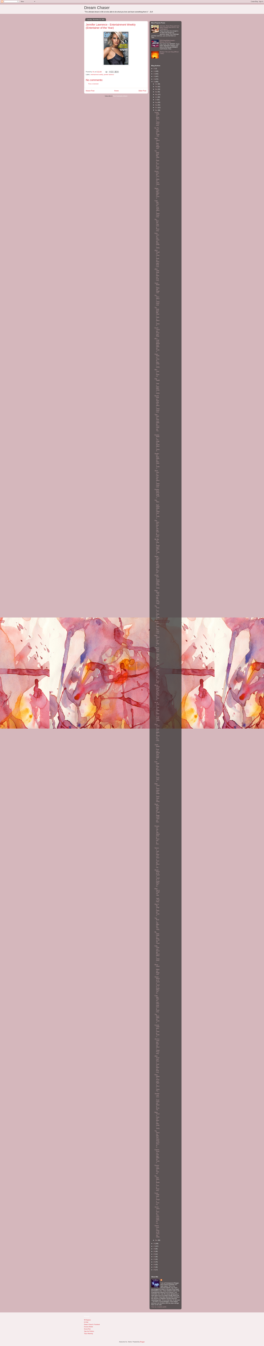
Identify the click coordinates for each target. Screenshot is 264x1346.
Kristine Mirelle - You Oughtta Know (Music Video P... (157, 443)
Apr (156, 92)
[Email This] (110, 72)
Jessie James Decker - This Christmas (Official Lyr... (157, 1215)
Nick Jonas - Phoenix (157, 373)
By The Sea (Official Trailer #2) (157, 132)
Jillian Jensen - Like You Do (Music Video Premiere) (157, 479)
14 (154, 79)
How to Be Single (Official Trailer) (157, 909)
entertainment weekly (97, 74)
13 (154, 76)
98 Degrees (87, 1320)
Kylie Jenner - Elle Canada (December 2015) (157, 240)
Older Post (142, 91)
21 (154, 1256)
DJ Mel (86, 1322)
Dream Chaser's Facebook (92, 1324)
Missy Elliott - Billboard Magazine (157, 969)
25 (154, 1267)
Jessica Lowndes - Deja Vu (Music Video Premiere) (157, 1046)
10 (154, 68)
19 (154, 1251)
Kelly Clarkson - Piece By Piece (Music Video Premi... (157, 954)
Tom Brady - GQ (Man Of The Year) (157, 923)
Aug (156, 102)
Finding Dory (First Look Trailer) (157, 493)
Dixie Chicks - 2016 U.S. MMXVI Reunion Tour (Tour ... (157, 733)
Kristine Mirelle (88, 1327)
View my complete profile (158, 1307)
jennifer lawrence (109, 74)
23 (154, 1262)
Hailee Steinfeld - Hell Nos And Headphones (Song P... (157, 564)
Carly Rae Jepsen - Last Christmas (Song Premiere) (157, 1004)
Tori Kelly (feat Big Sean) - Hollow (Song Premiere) (157, 159)
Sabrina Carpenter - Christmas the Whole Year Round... (157, 656)
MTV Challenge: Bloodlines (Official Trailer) (157, 345)
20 (154, 1254)
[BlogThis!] (112, 72)
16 (154, 1243)
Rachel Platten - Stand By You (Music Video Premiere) (157, 404)
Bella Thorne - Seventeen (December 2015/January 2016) (157, 792)
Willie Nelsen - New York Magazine (157, 143)
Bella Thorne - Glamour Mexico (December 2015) (157, 1120)
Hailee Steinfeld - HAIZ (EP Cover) (157, 193)
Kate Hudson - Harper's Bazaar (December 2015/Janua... (157, 771)
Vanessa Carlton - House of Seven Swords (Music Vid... (157, 857)
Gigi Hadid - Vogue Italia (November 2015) (157, 386)
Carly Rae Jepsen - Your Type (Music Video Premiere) (157, 209)
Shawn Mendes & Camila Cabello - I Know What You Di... (157, 878)
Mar (156, 89)
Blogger (142, 1342)
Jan (156, 84)
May (156, 94)
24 (154, 1264)
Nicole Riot (87, 1329)
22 (154, 1259)
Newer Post (90, 91)
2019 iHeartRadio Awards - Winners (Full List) (168, 41)
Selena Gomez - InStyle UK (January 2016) (157, 1231)
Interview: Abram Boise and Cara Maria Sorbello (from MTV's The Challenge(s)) (169, 27)
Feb (156, 86)
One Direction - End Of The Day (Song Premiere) (157, 528)
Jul (156, 99)
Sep (156, 105)
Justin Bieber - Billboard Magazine (157, 288)
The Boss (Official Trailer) (157, 1018)
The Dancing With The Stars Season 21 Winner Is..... (157, 1139)
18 (154, 1249)
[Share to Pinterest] (118, 72)
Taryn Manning (88, 1333)
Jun (156, 97)
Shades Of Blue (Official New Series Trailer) (157, 461)
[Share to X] (114, 72)
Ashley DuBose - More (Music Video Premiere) (157, 119)
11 (154, 71)
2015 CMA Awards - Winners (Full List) (157, 274)
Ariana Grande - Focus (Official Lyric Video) (157, 178)
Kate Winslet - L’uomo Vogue (157, 640)
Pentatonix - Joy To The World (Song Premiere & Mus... (157, 835)
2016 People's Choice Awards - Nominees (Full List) (157, 258)
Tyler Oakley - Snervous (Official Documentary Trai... (157, 423)
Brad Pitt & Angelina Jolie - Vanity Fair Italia (157, 895)
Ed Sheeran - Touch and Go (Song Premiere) (157, 675)
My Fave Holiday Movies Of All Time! (157, 937)
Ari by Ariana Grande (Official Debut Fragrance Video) (157, 712)
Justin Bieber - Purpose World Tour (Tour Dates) (157, 752)
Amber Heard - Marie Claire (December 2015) (157, 581)
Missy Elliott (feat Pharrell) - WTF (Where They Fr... (157, 692)
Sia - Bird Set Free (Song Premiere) (157, 225)
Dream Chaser (97, 7)
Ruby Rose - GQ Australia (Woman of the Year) (157, 597)
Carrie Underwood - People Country (157, 1198)
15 (154, 81)
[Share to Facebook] (116, 72)
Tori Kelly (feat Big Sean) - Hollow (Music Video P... (157, 316)
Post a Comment (93, 84)
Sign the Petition (89, 1331)
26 (154, 1270)
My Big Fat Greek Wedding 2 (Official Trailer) (157, 546)
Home (116, 91)
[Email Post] (106, 72)
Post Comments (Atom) (120, 96)
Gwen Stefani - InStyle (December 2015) (157, 360)
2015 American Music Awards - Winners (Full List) (157, 1064)
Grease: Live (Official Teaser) (157, 1169)
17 (154, 1246)
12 (154, 74)
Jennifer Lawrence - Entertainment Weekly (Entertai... (157, 1102)
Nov (156, 110)
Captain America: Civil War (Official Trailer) (157, 1156)
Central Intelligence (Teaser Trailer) (157, 1030)
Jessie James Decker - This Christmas (157, 627)
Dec (156, 1240)
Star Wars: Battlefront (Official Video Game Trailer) (157, 509)
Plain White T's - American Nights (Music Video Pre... (157, 1083)
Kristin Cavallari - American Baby (157, 332)
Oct (156, 107)
